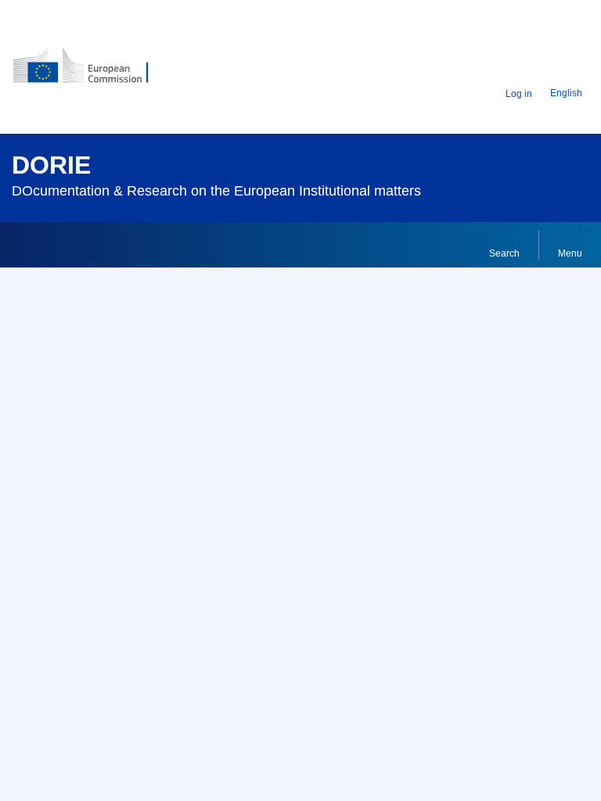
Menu (570, 253)
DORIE (51, 165)
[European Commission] (107, 71)
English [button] (566, 93)
